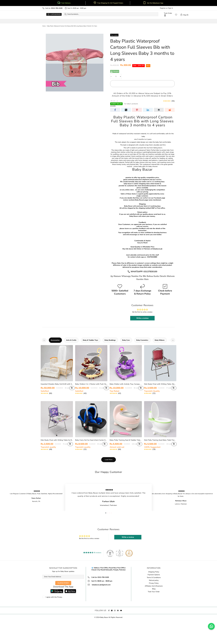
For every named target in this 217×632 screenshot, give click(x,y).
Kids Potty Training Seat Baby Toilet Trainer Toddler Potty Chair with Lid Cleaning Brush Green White (160, 440)
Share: (113, 106)
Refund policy (154, 580)
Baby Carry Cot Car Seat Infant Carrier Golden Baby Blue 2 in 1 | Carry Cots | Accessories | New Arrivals (91, 440)
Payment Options (154, 575)
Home (44, 26)
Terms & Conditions (154, 578)
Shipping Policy (153, 572)
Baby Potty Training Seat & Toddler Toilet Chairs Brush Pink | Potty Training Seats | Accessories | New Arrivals (126, 440)
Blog (153, 589)
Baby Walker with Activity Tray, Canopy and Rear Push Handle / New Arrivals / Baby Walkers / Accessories (126, 384)
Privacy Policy (154, 583)
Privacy (59, 597)
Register (163, 8)
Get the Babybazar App (155, 3)
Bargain (116, 71)
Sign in (170, 8)
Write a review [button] (142, 318)
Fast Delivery (66, 3)
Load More (108, 459)
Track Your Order (154, 592)
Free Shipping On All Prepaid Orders (110, 3)
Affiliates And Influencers (154, 586)
